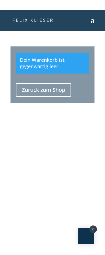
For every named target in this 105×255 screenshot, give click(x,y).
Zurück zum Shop (43, 89)
